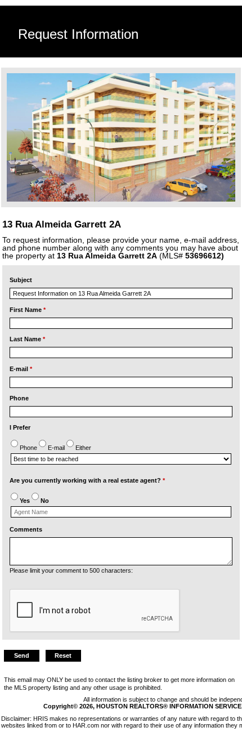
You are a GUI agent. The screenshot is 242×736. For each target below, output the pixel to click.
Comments (26, 529)
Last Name (27, 339)
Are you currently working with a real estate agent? (87, 480)
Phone (19, 398)
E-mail (21, 368)
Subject (21, 279)
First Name (28, 309)
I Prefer (20, 427)
